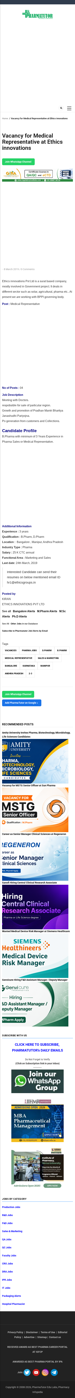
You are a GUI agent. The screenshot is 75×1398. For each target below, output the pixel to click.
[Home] (37, 14)
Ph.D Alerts (19, 616)
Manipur (45, 666)
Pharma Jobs (29, 650)
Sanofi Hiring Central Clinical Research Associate (29, 882)
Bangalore (11, 666)
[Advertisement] (37, 61)
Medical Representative (18, 658)
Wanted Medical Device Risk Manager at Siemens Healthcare (36, 931)
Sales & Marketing (48, 658)
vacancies (10, 650)
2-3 (30, 673)
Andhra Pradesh (14, 673)
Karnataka (29, 666)
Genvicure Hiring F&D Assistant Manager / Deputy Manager (35, 979)
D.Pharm (47, 650)
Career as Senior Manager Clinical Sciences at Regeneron (34, 834)
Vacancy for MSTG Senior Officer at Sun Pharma (28, 785)
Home (5, 118)
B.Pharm (62, 650)
